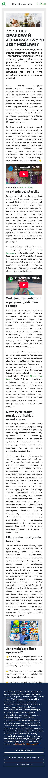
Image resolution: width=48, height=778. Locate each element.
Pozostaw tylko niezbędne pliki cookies (23, 757)
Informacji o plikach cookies (27, 744)
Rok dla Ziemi (26, 187)
